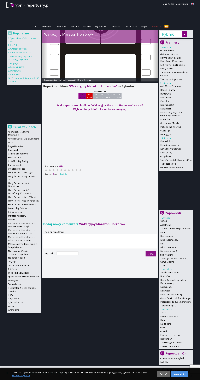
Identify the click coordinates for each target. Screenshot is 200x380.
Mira (162, 243)
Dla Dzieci (115, 26)
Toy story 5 (13, 298)
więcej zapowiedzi (171, 346)
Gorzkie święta (167, 50)
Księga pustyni (167, 104)
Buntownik (165, 93)
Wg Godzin (100, 26)
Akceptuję (179, 374)
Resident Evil (166, 338)
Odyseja (14, 63)
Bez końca (165, 276)
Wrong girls (165, 134)
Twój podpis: (50, 253)
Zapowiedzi (60, 26)
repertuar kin (55, 80)
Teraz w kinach (24, 127)
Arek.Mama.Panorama (171, 86)
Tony (162, 265)
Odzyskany (165, 156)
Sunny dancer (166, 68)
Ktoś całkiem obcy (169, 239)
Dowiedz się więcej (21, 375)
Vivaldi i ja (165, 130)
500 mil (163, 221)
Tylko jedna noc (168, 163)
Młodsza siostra (168, 247)
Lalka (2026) (166, 152)
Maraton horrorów (17, 215)
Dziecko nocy (166, 236)
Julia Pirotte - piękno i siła (172, 64)
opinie (88, 80)
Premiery (46, 26)
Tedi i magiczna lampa (171, 342)
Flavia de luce (166, 141)
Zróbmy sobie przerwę (171, 79)
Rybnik (168, 34)
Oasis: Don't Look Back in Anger (175, 298)
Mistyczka (165, 290)
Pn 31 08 (96, 96)
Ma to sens (165, 323)
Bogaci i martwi (167, 90)
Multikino (164, 362)
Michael (11, 219)
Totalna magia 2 (168, 305)
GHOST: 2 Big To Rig (18, 161)
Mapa (144, 26)
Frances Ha (165, 97)
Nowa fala (165, 119)
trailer (80, 80)
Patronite (156, 26)
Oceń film (64, 174)
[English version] (192, 4)
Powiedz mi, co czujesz (171, 335)
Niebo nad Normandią (171, 294)
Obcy (162, 327)
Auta (162, 232)
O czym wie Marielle (169, 123)
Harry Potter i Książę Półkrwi (22, 197)
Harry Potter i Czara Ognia (21, 172)
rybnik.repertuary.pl (31, 5)
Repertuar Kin (176, 353)
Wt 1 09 (102, 96)
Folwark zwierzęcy (169, 316)
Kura (162, 320)
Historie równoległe (169, 145)
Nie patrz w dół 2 (168, 251)
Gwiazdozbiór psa (169, 54)
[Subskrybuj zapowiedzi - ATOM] (166, 26)
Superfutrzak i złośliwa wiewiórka (176, 160)
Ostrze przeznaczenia (18, 265)
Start (35, 26)
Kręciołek (164, 101)
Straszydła (15, 74)
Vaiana (11, 306)
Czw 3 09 (113, 96)
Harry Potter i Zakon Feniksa (22, 204)
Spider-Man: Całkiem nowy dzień (23, 276)
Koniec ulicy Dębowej (170, 148)
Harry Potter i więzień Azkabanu (23, 200)
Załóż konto (182, 3)
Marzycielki (165, 108)
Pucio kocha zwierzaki (170, 126)
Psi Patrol (14, 45)
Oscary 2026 (131, 26)
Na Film (87, 26)
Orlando (164, 331)
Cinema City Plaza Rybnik (172, 358)
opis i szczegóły (69, 80)
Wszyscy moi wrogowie (171, 167)
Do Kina (75, 26)
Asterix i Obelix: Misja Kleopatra (175, 228)
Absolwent (165, 224)
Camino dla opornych (18, 153)
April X (163, 312)
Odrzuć (163, 374)
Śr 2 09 (108, 96)
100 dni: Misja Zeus (169, 272)
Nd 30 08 (89, 96)
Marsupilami (166, 286)
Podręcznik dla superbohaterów (175, 301)
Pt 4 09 (119, 96)
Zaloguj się (168, 3)
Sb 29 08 (82, 96)
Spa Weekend (166, 254)
